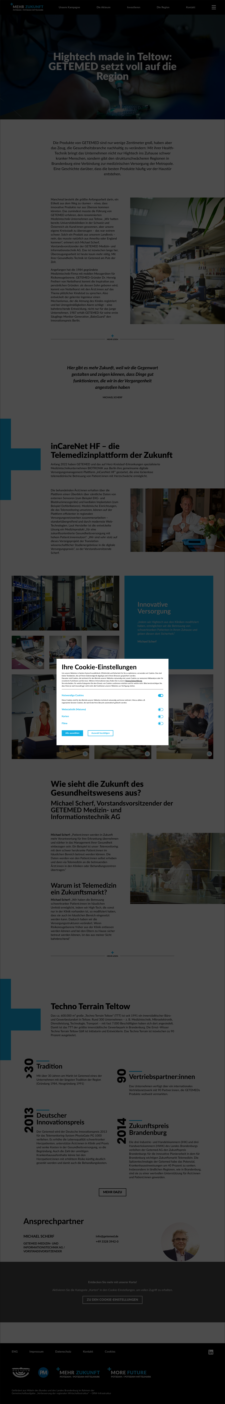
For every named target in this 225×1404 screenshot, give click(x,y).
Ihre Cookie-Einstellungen (99, 667)
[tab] (110, 695)
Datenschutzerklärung (133, 681)
